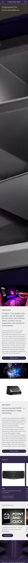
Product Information (8, 496)
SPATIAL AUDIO (14, 358)
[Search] (25, 2)
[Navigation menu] (3, 2)
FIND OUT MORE (14, 451)
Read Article (7, 535)
